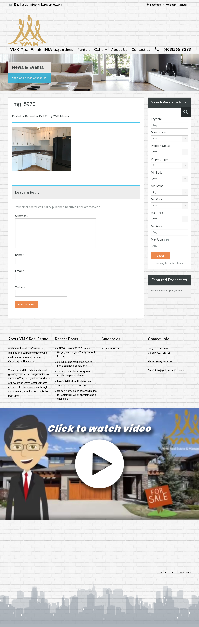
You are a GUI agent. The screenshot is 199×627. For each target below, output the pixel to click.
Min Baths (157, 186)
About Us (119, 49)
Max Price (157, 212)
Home (50, 49)
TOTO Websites (182, 572)
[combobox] (169, 138)
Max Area (160, 239)
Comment (21, 215)
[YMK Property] (27, 32)
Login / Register (178, 4)
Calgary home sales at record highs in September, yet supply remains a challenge (77, 395)
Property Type (159, 159)
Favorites (155, 4)
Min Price (156, 199)
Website (20, 287)
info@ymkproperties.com (46, 4)
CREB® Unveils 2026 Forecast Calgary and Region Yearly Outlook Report (76, 352)
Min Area (160, 226)
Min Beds (156, 172)
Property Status (160, 145)
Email (19, 271)
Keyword (156, 119)
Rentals (83, 49)
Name (19, 255)
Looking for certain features (170, 263)
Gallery (100, 49)
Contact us (140, 49)
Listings (66, 49)
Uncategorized (112, 348)
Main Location (159, 132)
